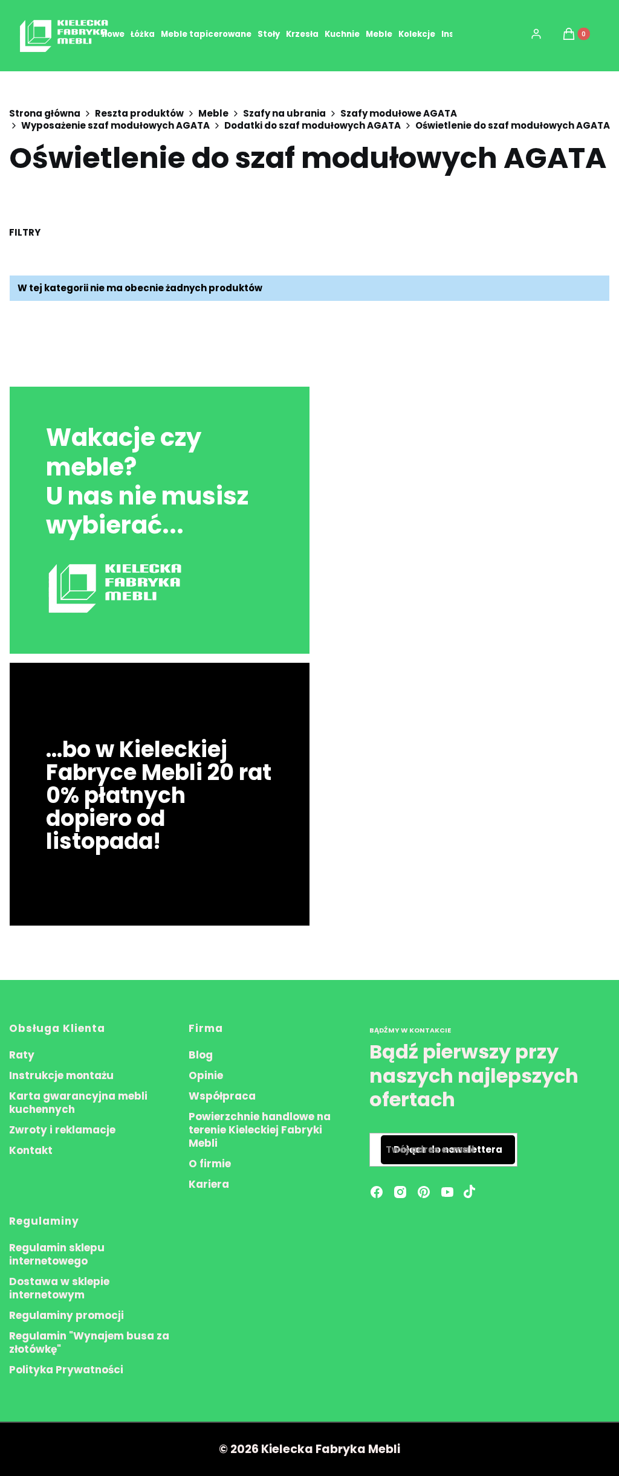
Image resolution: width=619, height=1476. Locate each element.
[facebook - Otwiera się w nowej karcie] (376, 1192)
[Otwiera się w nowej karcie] (470, 1192)
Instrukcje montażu (61, 1075)
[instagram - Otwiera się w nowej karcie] (400, 1192)
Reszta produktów (139, 114)
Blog (201, 1055)
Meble (213, 114)
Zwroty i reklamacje (62, 1130)
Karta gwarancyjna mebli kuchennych (78, 1103)
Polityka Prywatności (66, 1369)
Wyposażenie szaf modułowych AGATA (115, 126)
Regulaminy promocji (66, 1315)
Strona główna (44, 114)
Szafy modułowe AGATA (398, 114)
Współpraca (222, 1096)
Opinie (206, 1075)
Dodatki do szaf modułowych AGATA (312, 126)
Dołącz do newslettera (448, 1149)
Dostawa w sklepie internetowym (59, 1288)
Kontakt (31, 1150)
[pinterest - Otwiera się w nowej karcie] (423, 1192)
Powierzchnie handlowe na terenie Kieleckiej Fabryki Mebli (260, 1129)
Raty (21, 1055)
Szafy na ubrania (284, 114)
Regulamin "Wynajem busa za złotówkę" (89, 1342)
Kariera (209, 1184)
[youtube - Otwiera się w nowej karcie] (447, 1192)
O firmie (210, 1163)
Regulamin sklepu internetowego (57, 1254)
